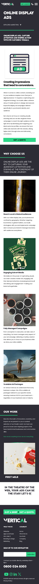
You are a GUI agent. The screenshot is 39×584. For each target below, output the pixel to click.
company (23, 527)
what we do (8, 527)
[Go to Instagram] (11, 574)
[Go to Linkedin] (15, 574)
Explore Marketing (11, 25)
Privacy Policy (8, 581)
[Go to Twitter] (19, 574)
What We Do (23, 534)
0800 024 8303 (15, 566)
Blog (21, 541)
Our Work (22, 536)
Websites (6, 531)
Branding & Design (9, 539)
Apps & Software (9, 534)
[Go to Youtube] (6, 574)
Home (21, 531)
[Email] (15, 554)
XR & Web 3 (7, 536)
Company (23, 539)
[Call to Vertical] (32, 4)
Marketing (7, 541)
